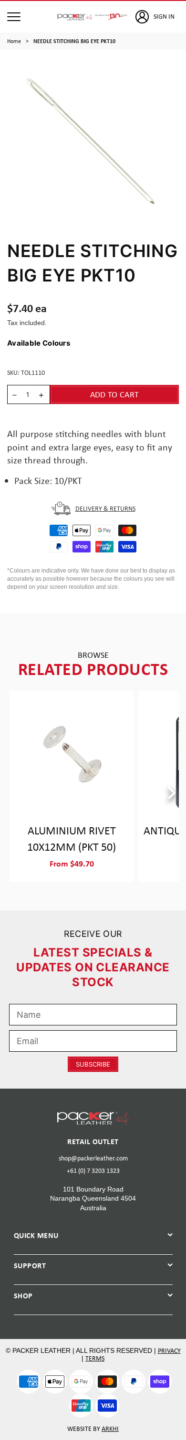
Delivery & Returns (105, 508)
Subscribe (93, 1064)
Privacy (169, 1350)
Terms (94, 1358)
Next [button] (172, 794)
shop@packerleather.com (93, 1158)
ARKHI (110, 1428)
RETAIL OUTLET (93, 1141)
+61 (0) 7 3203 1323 (93, 1170)
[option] (93, 141)
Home (14, 41)
